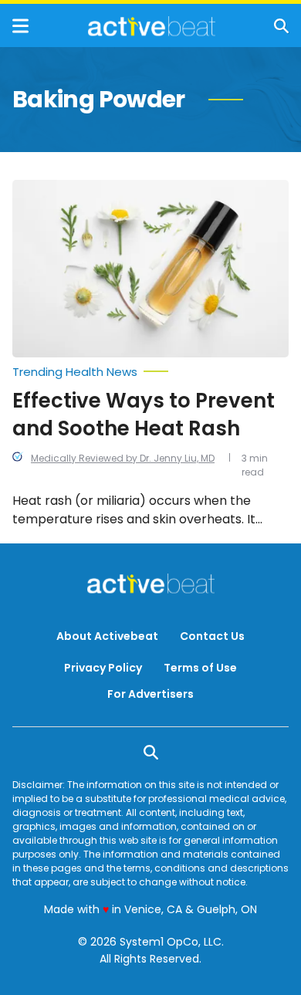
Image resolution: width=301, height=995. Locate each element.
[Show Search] (281, 26)
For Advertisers (150, 694)
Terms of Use (200, 667)
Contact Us (212, 636)
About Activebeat (107, 636)
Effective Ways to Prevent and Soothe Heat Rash (143, 414)
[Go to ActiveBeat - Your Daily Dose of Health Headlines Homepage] (151, 26)
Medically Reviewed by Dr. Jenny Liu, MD (123, 458)
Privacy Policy (103, 667)
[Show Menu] (20, 26)
